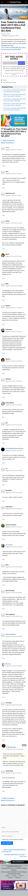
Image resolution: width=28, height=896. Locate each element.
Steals (5, 80)
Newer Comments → (8, 143)
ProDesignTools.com (7, 868)
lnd (6, 468)
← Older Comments (7, 140)
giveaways (9, 82)
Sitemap (17, 877)
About (7, 875)
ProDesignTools (11, 747)
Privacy (14, 875)
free (4, 82)
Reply (3, 166)
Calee (7, 147)
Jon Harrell (8, 545)
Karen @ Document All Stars (14, 448)
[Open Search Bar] (26, 2)
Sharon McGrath (10, 634)
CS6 (21, 233)
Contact (10, 877)
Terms (21, 875)
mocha (16, 235)
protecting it (21, 73)
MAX (14, 82)
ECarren (8, 664)
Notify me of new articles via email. (12, 839)
